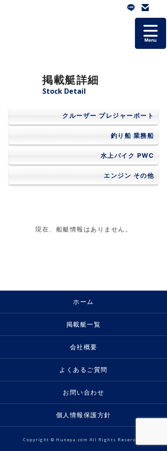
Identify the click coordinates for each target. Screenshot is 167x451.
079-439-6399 (159, 7)
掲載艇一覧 (83, 324)
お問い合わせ (145, 7)
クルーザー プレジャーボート (108, 115)
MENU (150, 33)
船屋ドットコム (26, 24)
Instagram (116, 7)
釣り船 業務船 (133, 135)
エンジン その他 (129, 175)
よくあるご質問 (83, 369)
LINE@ (131, 7)
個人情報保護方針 (83, 415)
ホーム (83, 301)
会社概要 (84, 347)
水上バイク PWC (128, 155)
